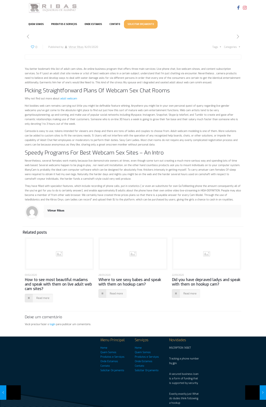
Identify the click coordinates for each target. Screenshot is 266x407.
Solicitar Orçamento (112, 370)
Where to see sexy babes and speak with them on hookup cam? (129, 282)
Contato (105, 366)
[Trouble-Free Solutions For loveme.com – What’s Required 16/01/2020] (255, 392)
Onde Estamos (109, 361)
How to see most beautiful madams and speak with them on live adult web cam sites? (58, 284)
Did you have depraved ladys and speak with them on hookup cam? (206, 282)
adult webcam (68, 98)
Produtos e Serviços (112, 357)
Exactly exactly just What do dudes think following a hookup (184, 398)
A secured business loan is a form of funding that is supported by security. (184, 378)
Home (103, 348)
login (52, 324)
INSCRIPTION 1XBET (180, 348)
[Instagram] (245, 8)
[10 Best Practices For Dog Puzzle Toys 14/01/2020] (10, 392)
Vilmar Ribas (76, 47)
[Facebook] (238, 8)
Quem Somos (108, 352)
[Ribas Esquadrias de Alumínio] (53, 8)
